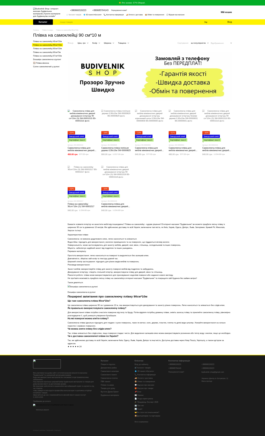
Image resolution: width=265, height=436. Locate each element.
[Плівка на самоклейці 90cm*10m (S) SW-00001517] (82, 180)
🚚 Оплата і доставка (134, 15)
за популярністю (198, 43)
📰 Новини (139, 395)
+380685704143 (100, 10)
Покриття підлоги (108, 364)
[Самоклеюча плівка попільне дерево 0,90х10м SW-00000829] (116, 124)
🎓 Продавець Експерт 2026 (146, 402)
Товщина (122, 43)
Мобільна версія (42, 410)
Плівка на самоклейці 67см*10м (47, 56)
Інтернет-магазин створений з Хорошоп (47, 430)
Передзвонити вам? (119, 10)
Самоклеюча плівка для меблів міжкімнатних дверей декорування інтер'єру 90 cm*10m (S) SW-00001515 (81, 151)
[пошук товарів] (58, 22)
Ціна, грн (82, 43)
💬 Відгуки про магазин (175, 15)
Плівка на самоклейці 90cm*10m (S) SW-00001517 (81, 205)
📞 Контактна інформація (114, 15)
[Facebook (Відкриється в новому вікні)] (205, 14)
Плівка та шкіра (107, 385)
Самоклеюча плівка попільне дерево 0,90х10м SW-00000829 (116, 149)
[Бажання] (219, 22)
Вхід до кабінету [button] (141, 364)
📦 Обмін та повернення (154, 15)
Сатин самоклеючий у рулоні (46, 66)
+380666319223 (78, 10)
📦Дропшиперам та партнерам (147, 416)
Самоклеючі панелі (109, 375)
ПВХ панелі (105, 382)
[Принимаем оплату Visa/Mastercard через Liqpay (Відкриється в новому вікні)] (53, 405)
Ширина (107, 43)
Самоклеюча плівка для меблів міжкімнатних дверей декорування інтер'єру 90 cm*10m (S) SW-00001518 (114, 207)
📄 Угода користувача (144, 399)
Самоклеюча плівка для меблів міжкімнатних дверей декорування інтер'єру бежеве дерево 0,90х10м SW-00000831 (183, 151)
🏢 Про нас (139, 405)
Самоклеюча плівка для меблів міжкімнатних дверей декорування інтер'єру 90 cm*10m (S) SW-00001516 (215, 151)
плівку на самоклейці (114, 278)
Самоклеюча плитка (109, 378)
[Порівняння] (214, 22)
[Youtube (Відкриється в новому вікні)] (209, 14)
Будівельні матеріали (110, 395)
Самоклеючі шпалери (110, 371)
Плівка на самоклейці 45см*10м (47, 41)
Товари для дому (108, 388)
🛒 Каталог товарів (73, 15)
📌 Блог (138, 392)
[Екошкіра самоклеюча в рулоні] (83, 287)
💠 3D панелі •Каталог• (92, 15)
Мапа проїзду (207, 381)
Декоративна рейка (109, 368)
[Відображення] (229, 43)
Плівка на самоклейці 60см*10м (47, 48)
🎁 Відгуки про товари (144, 388)
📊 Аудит (138, 409)
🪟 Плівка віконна (41, 63)
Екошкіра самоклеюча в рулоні (81, 292)
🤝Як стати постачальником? (147, 412)
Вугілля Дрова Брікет (110, 392)
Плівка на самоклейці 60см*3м (47, 52)
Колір (94, 43)
